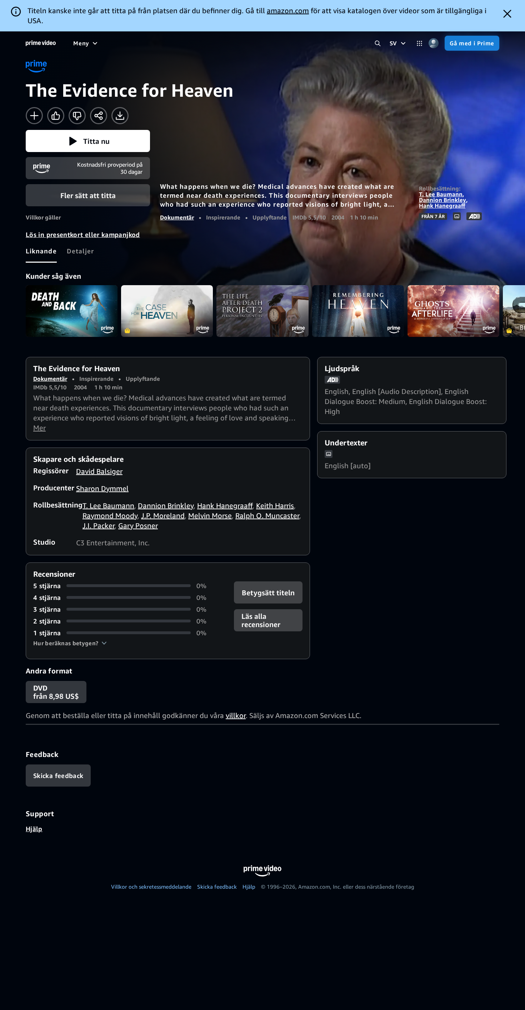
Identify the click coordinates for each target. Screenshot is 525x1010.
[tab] (41, 251)
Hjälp (34, 829)
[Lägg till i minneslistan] (34, 115)
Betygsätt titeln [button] (268, 592)
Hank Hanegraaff (442, 205)
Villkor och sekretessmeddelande (151, 886)
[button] (88, 141)
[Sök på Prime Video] (378, 43)
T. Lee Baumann (440, 194)
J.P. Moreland (163, 515)
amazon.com (288, 10)
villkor (236, 715)
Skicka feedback (217, 886)
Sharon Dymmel (102, 488)
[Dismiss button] (507, 14)
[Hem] (41, 43)
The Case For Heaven (167, 311)
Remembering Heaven (358, 311)
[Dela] (98, 115)
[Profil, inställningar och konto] (433, 43)
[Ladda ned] (120, 115)
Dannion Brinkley (442, 199)
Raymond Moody (110, 515)
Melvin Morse (210, 515)
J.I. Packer (98, 525)
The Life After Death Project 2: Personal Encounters (262, 311)
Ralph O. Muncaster (267, 515)
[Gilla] (55, 115)
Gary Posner (138, 525)
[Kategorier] (419, 43)
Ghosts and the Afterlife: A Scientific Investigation (453, 311)
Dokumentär (177, 217)
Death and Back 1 (72, 311)
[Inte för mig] (77, 115)
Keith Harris (275, 505)
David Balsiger (99, 471)
